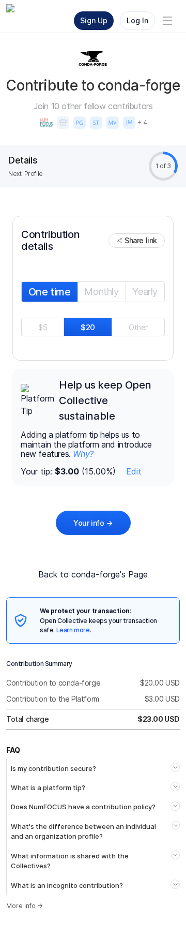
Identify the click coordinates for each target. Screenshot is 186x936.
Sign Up (93, 20)
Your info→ (93, 522)
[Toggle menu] (167, 20)
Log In (137, 20)
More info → (24, 906)
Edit (134, 471)
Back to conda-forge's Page (93, 574)
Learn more (73, 630)
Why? (83, 453)
